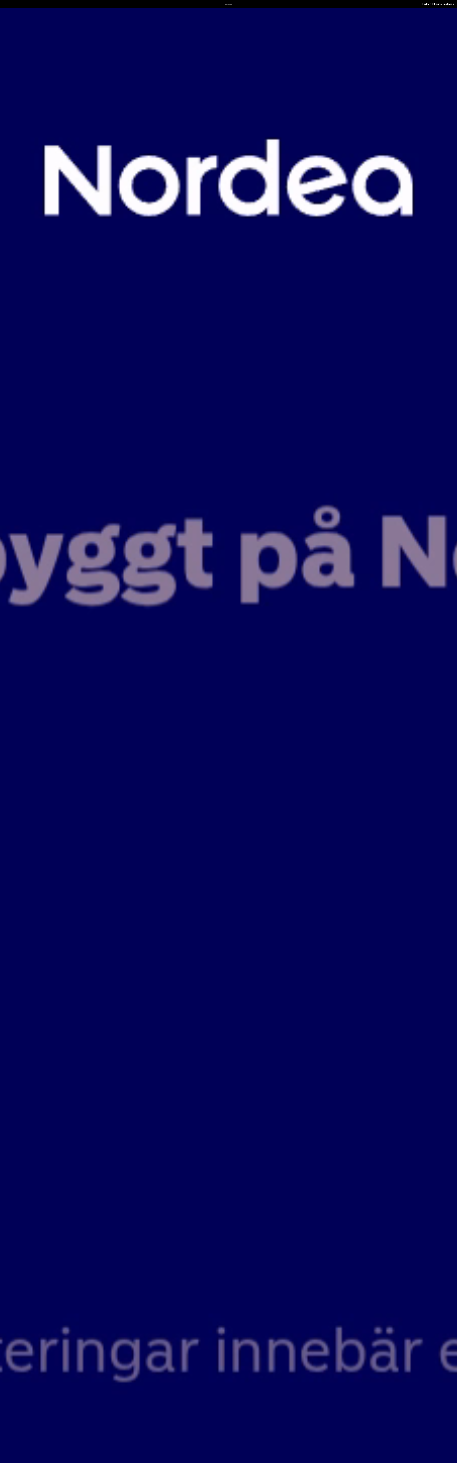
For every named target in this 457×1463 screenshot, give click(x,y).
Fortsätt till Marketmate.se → (438, 4)
